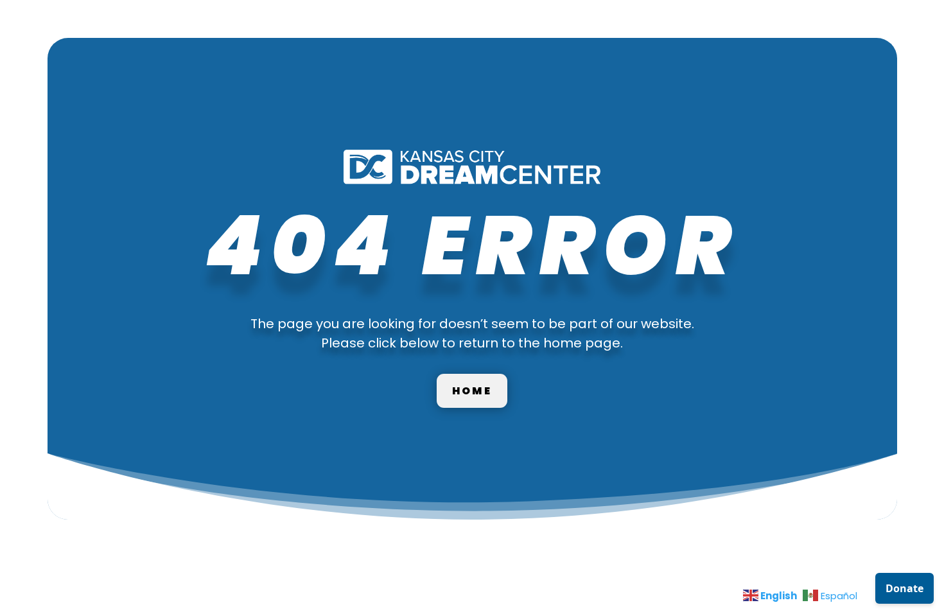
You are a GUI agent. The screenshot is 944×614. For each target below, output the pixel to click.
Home (472, 390)
